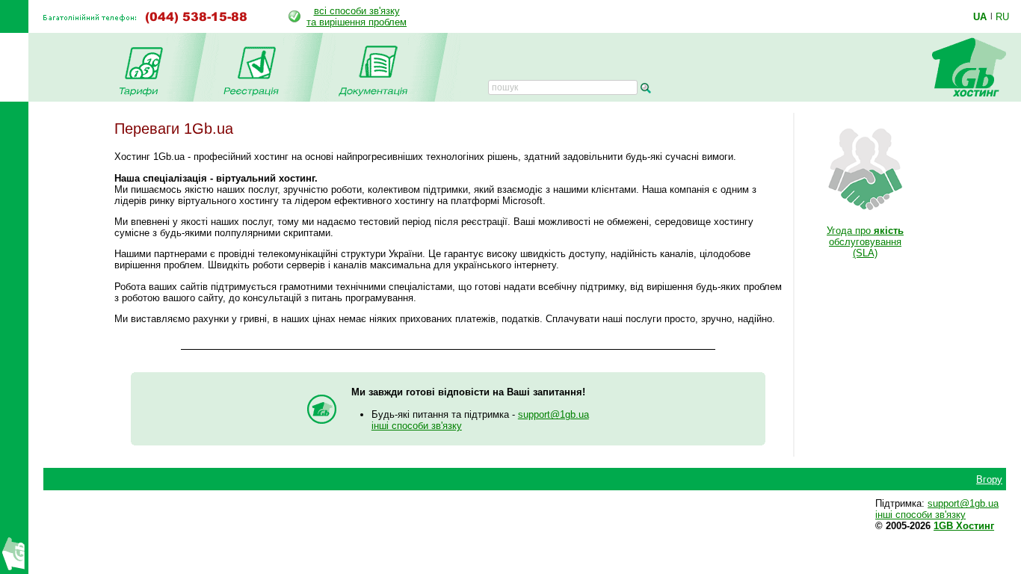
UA (980, 16)
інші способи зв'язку (416, 425)
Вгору (989, 479)
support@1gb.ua (553, 414)
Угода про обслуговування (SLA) (865, 242)
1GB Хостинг (964, 525)
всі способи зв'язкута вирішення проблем (356, 16)
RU (1002, 16)
